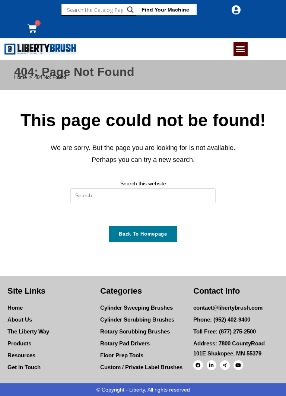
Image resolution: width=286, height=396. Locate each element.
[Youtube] (238, 365)
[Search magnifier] (130, 9)
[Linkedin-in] (211, 365)
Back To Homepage (143, 234)
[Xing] (225, 365)
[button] (240, 49)
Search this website (143, 183)
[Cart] (32, 28)
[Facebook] (198, 365)
